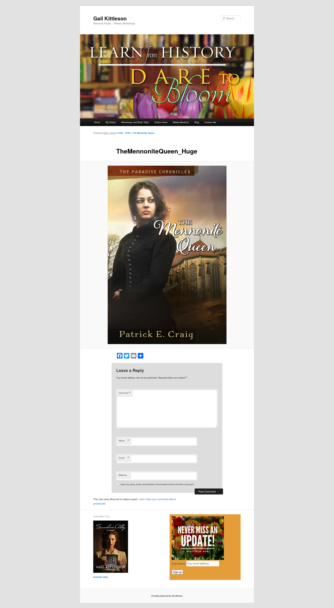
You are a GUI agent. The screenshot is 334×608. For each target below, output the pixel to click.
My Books (111, 122)
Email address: (179, 563)
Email (124, 458)
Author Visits (161, 122)
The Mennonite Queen (143, 132)
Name (124, 440)
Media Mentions (181, 122)
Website (123, 475)
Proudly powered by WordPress (167, 595)
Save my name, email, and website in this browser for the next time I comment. (157, 484)
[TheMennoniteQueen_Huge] (167, 255)
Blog (196, 122)
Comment (125, 393)
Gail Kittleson (110, 18)
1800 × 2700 (124, 132)
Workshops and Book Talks (135, 122)
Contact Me (210, 122)
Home (97, 122)
